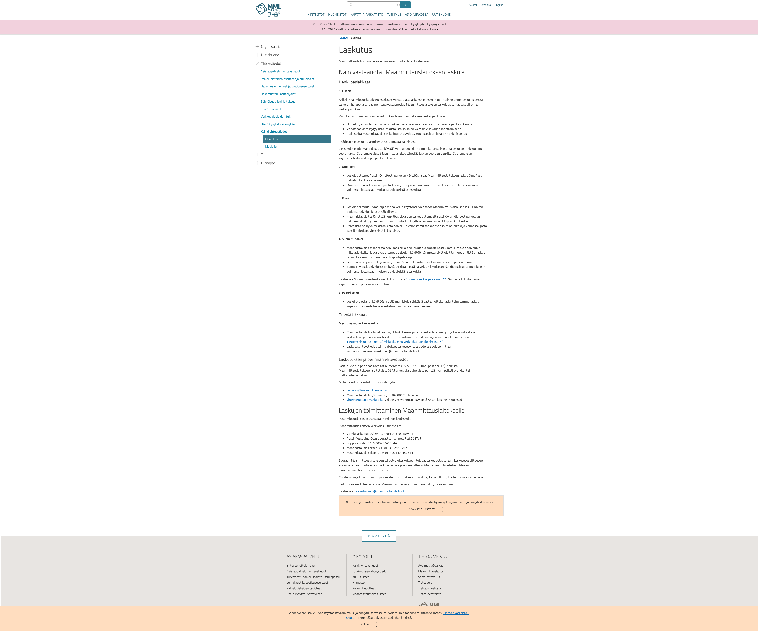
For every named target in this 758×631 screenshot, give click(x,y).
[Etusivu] (268, 10)
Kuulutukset (360, 576)
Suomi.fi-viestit (271, 109)
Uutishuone (441, 14)
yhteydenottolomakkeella (365, 399)
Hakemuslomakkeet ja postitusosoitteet (287, 86)
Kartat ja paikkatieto (366, 14)
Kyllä (365, 624)
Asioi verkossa (416, 14)
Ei (396, 624)
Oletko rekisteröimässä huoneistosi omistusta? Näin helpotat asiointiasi (386, 29)
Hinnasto (358, 582)
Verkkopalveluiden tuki (276, 116)
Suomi (473, 5)
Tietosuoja (425, 582)
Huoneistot (337, 14)
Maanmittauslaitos (431, 571)
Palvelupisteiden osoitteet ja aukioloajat (287, 78)
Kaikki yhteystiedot (274, 131)
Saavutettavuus (429, 576)
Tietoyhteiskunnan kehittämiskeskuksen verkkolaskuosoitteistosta (393, 341)
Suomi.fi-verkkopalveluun (424, 279)
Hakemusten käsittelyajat (278, 93)
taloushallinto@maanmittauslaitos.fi (380, 491)
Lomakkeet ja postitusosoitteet (307, 582)
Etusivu (343, 37)
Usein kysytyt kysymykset (278, 124)
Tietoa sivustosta (429, 588)
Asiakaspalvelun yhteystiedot (280, 71)
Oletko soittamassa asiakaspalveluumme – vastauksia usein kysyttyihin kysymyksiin (386, 24)
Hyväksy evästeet (421, 509)
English (499, 5)
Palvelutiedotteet (364, 588)
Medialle (271, 146)
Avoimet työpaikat (430, 565)
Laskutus (271, 139)
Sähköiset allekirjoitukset (278, 101)
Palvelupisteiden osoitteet (304, 588)
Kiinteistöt (316, 14)
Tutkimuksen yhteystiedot (369, 571)
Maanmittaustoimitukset (369, 594)
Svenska (486, 5)
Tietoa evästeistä (429, 594)
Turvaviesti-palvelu (299, 576)
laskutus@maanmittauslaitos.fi (368, 390)
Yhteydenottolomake (301, 565)
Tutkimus (394, 14)
